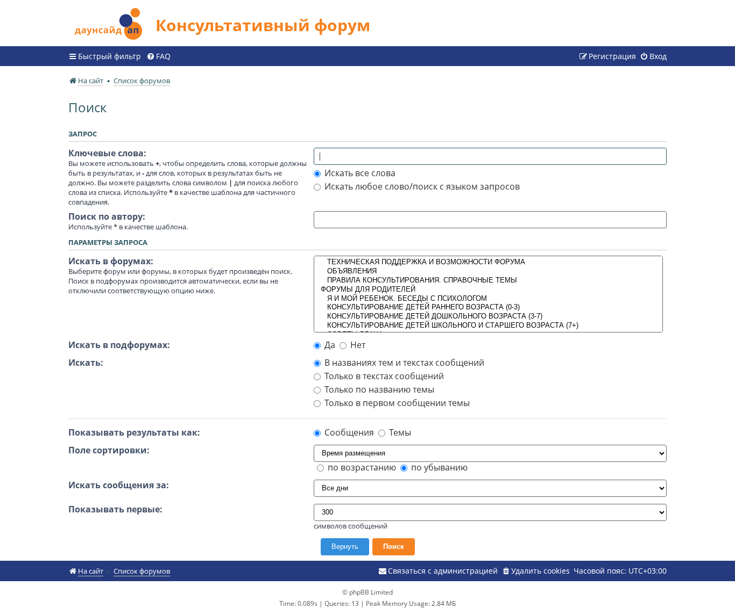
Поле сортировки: (109, 450)
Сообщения (348, 432)
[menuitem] (158, 56)
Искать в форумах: (110, 261)
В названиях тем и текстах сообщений (403, 362)
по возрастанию (361, 467)
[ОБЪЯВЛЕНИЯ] (489, 271)
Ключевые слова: (107, 153)
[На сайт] (112, 22)
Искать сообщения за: (118, 485)
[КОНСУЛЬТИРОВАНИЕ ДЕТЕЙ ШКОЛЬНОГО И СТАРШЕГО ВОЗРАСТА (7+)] (489, 325)
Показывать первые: (115, 509)
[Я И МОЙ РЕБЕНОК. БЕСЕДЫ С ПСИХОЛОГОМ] (489, 298)
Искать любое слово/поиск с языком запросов (421, 186)
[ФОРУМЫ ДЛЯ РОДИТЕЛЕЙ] (489, 289)
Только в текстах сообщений (383, 376)
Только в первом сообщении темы (396, 403)
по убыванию (438, 467)
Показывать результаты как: (134, 432)
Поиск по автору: (106, 216)
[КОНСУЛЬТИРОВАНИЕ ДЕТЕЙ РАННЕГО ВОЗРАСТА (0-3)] (489, 307)
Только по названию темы (378, 389)
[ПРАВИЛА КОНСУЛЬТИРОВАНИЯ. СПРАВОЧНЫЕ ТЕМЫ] (489, 280)
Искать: (85, 362)
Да (328, 345)
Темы (399, 432)
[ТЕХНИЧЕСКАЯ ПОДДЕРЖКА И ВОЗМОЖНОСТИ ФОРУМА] (489, 262)
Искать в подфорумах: (119, 345)
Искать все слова (358, 173)
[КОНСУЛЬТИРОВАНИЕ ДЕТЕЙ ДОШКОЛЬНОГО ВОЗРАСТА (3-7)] (489, 316)
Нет (356, 345)
